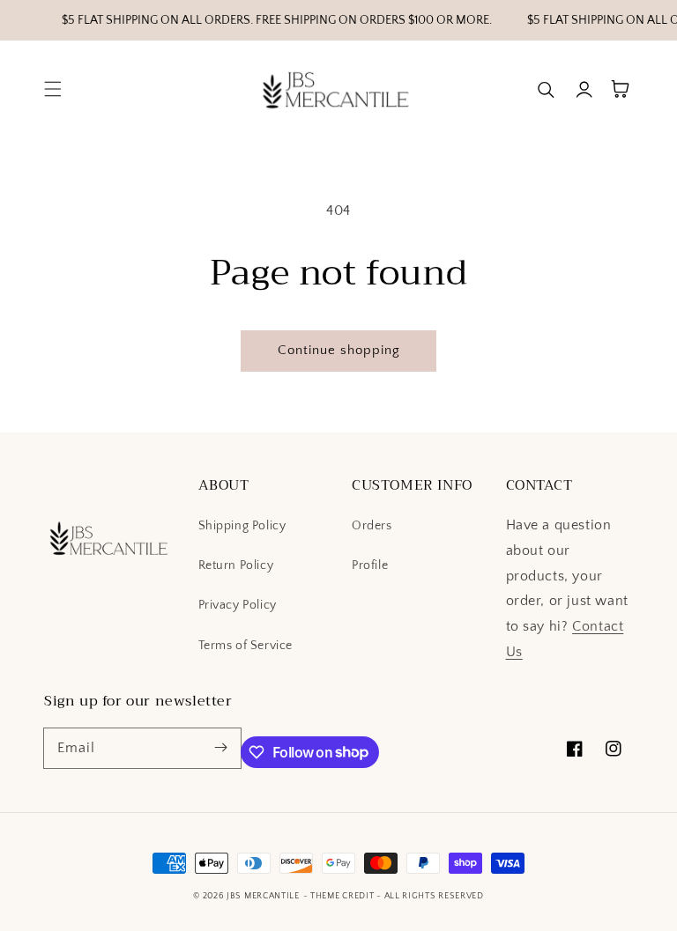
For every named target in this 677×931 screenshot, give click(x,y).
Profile (370, 565)
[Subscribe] (221, 747)
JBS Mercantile (263, 896)
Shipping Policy (242, 526)
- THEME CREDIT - (343, 896)
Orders (372, 526)
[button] (52, 89)
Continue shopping (339, 350)
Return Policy (236, 565)
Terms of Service (246, 646)
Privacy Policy (237, 605)
